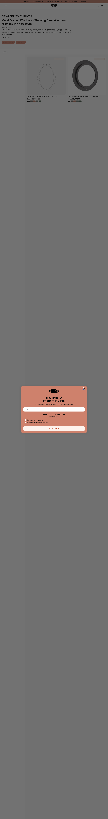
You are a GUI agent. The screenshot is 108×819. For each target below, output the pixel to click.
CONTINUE (54, 428)
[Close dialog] (84, 388)
